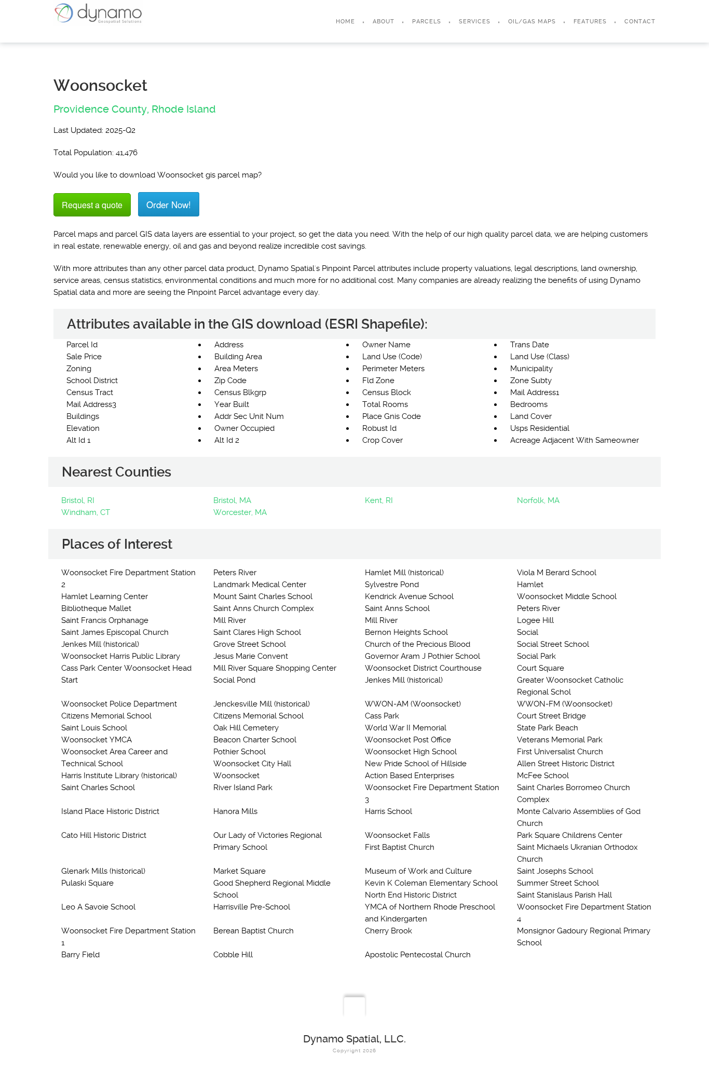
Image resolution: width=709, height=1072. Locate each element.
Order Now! (168, 204)
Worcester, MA (240, 512)
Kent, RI (379, 500)
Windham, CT (85, 512)
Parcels (426, 21)
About (383, 21)
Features (590, 21)
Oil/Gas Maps (532, 21)
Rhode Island (184, 109)
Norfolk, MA (538, 500)
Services (474, 21)
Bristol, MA (232, 500)
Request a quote (92, 205)
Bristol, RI (77, 500)
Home (345, 21)
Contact (640, 21)
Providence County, (101, 109)
